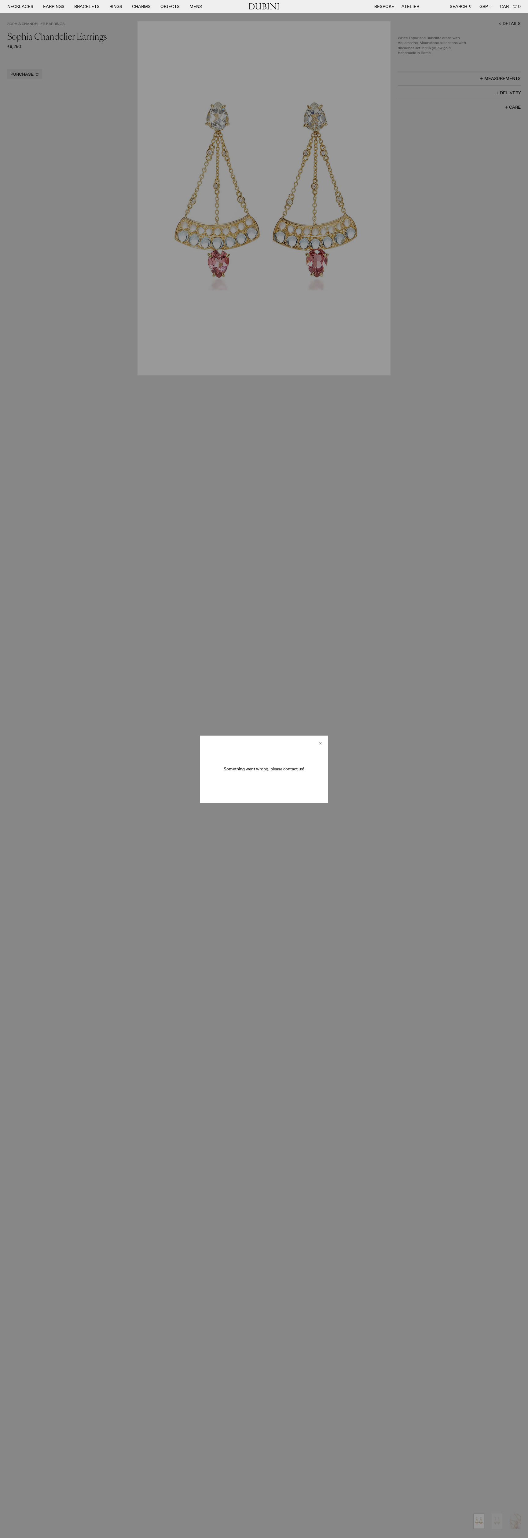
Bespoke (384, 6)
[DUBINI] (264, 6)
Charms (141, 6)
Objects (170, 6)
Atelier (410, 6)
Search (458, 6)
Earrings (53, 6)
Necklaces (20, 6)
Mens (195, 6)
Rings (115, 6)
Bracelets (87, 6)
